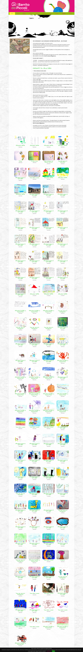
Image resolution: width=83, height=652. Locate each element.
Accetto (53, 651)
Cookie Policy (49, 651)
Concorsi (56, 13)
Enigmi (50, 13)
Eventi (70, 13)
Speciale (44, 13)
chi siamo (18, 13)
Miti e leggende (24, 13)
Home (12, 13)
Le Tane (30, 13)
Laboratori (37, 13)
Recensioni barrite (64, 13)
